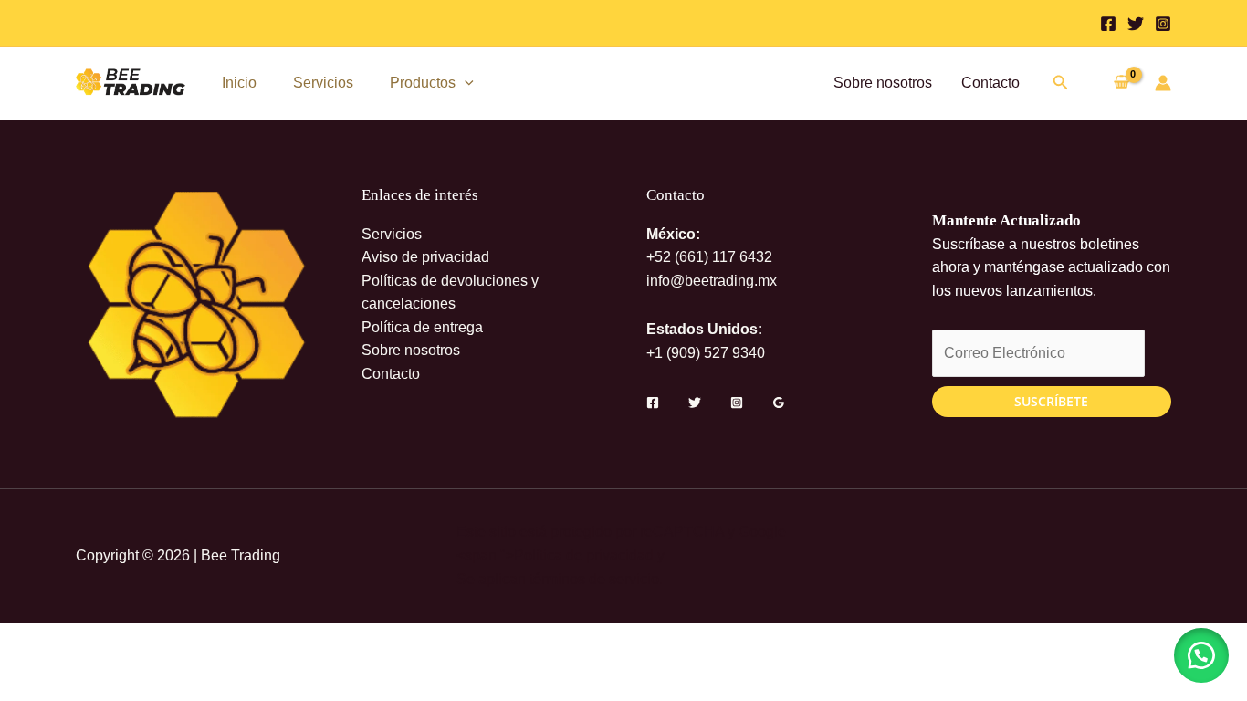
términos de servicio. (596, 579)
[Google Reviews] (778, 402)
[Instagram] (1163, 24)
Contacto (990, 82)
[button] (465, 82)
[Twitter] (1135, 24)
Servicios (323, 82)
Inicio (239, 82)
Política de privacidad (584, 555)
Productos (423, 82)
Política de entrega (422, 327)
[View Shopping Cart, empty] (1121, 83)
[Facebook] (1108, 24)
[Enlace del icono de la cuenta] (1163, 83)
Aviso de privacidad (425, 257)
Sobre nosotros (882, 82)
